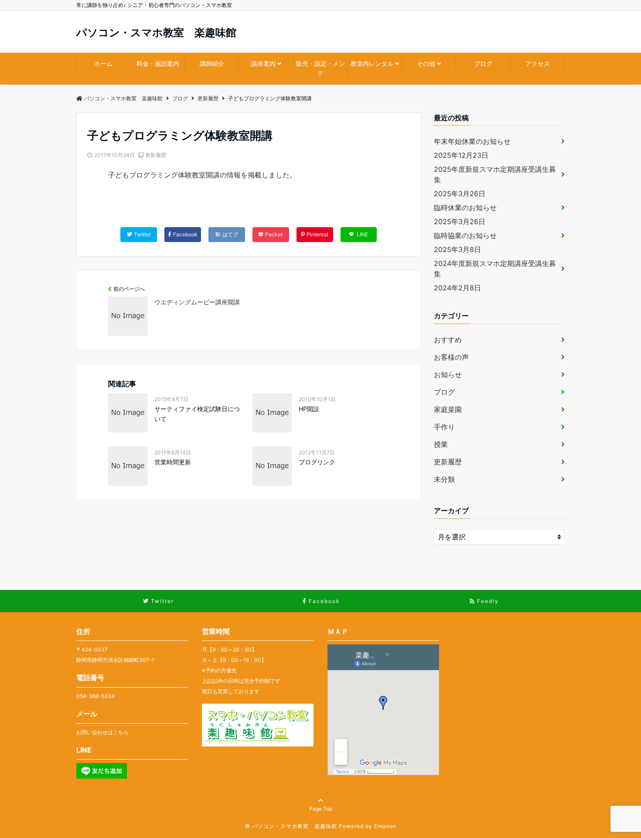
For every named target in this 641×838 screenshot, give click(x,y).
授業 (441, 444)
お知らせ (448, 374)
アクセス (537, 63)
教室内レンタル (372, 63)
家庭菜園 (448, 409)
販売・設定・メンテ (320, 68)
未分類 (444, 479)
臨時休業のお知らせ (465, 207)
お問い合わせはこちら (102, 732)
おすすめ (448, 339)
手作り (444, 426)
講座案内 (263, 63)
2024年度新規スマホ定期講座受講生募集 (495, 268)
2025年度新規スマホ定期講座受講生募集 (495, 174)
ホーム (103, 63)
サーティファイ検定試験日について (197, 413)
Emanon (385, 826)
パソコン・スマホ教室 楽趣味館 (156, 32)
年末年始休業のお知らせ (472, 141)
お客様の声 (451, 357)
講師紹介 (212, 63)
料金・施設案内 (157, 63)
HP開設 (309, 408)
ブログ (483, 63)
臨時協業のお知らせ (465, 235)
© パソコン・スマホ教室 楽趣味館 (291, 826)
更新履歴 (155, 155)
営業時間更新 (172, 462)
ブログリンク (317, 462)
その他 (426, 63)
